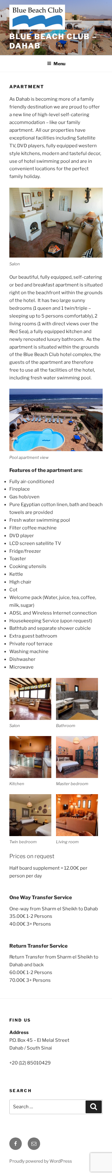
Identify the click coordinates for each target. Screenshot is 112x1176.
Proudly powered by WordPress (40, 1161)
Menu (59, 63)
